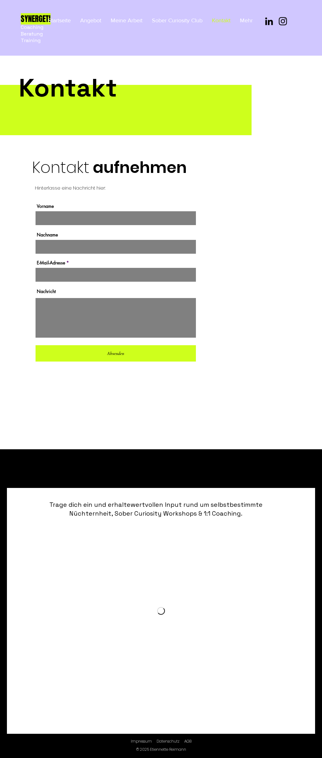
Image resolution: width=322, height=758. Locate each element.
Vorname (45, 206)
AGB (188, 741)
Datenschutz (168, 741)
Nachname (47, 235)
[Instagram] (282, 21)
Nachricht (46, 291)
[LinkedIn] (269, 21)
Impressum (141, 741)
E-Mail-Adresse (51, 263)
